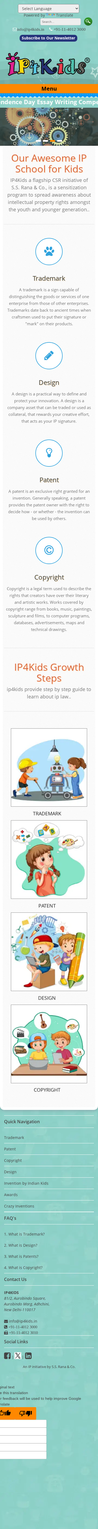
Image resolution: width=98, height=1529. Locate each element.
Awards (11, 1194)
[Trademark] (49, 253)
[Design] (49, 357)
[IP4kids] (49, 78)
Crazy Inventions (19, 1206)
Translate (64, 15)
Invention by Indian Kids (26, 1183)
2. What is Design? (20, 1245)
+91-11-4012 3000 (70, 29)
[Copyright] (49, 552)
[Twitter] (18, 1357)
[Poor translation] (25, 1413)
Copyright (49, 576)
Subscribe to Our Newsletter (48, 38)
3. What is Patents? (21, 1256)
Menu (49, 88)
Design (49, 382)
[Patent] (49, 455)
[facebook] (7, 1357)
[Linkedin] (28, 1357)
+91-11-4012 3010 (23, 1333)
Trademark (49, 278)
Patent (49, 479)
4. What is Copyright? (23, 1267)
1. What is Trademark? (24, 1234)
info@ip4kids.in (30, 29)
